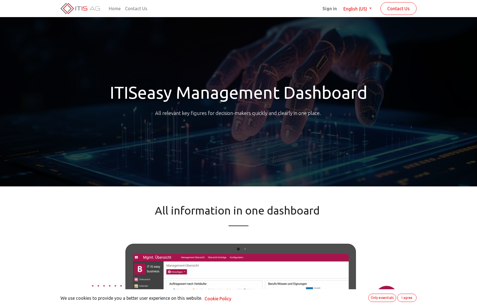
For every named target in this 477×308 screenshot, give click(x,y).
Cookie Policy (218, 298)
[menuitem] (115, 8)
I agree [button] (407, 297)
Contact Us (398, 8)
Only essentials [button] (382, 297)
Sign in (329, 8)
